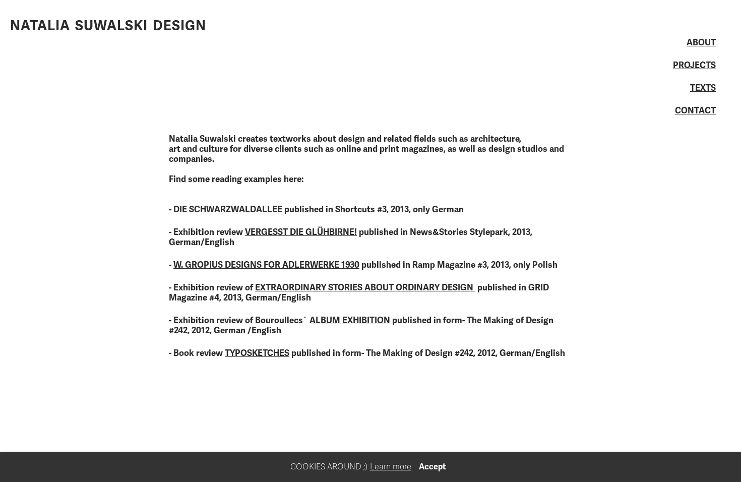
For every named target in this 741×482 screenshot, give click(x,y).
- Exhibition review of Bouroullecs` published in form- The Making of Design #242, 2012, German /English (361, 325)
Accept (432, 467)
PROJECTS (694, 66)
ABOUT (701, 43)
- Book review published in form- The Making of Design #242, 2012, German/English (367, 353)
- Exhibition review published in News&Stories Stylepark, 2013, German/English (350, 237)
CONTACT (695, 111)
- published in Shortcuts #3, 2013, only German (316, 209)
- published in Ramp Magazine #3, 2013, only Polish (363, 265)
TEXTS (703, 88)
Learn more (390, 467)
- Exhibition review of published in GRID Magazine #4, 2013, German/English (359, 292)
